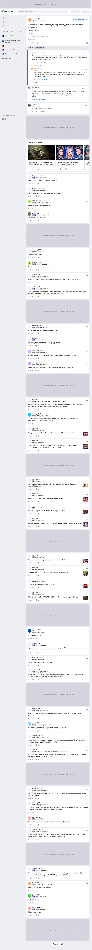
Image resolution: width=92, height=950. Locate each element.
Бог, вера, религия (42, 725)
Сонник (39, 252)
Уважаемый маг (40, 21)
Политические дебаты (44, 884)
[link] (41, 158)
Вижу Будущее (41, 215)
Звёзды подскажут (42, 202)
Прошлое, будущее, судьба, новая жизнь (50, 401)
